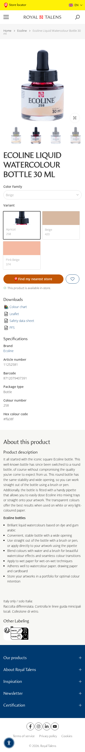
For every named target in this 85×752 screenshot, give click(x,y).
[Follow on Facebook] (30, 726)
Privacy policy (48, 736)
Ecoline (22, 30)
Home (7, 30)
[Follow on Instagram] (38, 726)
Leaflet (14, 314)
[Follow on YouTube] (55, 726)
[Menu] (11, 17)
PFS (12, 327)
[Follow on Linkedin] (47, 726)
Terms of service (24, 736)
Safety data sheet (22, 321)
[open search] (77, 17)
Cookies (66, 736)
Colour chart (18, 307)
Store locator (17, 5)
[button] (76, 5)
